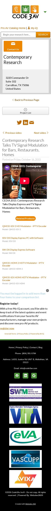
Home (12, 347)
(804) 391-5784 (29, 353)
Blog (40, 347)
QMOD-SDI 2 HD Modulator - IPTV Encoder (24, 226)
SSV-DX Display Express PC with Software (22, 237)
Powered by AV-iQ (37, 334)
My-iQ (34, 28)
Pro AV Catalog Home (13, 28)
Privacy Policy (23, 334)
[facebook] (17, 375)
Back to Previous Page (26, 99)
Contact (33, 347)
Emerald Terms (10, 334)
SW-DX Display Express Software (18, 249)
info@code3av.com (28, 368)
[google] (34, 375)
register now (7, 328)
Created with (25, 504)
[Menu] (45, 12)
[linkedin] (25, 375)
